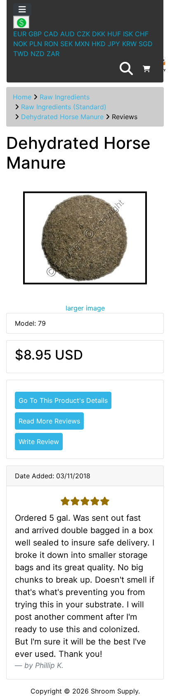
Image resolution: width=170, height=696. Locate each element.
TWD (20, 53)
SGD (146, 44)
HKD (99, 44)
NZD (38, 53)
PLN (35, 44)
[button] (126, 69)
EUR (19, 34)
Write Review (39, 441)
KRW (129, 44)
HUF (114, 34)
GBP (35, 34)
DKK (98, 34)
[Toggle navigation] (22, 9)
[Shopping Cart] (146, 69)
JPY (114, 44)
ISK (128, 34)
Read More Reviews (49, 421)
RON (51, 44)
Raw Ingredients (65, 97)
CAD (51, 34)
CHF (142, 34)
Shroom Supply (114, 691)
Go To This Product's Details (63, 400)
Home (22, 97)
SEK (66, 44)
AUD (67, 34)
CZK (83, 34)
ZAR (53, 53)
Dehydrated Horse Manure (62, 117)
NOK (20, 44)
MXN (82, 44)
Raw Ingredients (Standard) (63, 107)
